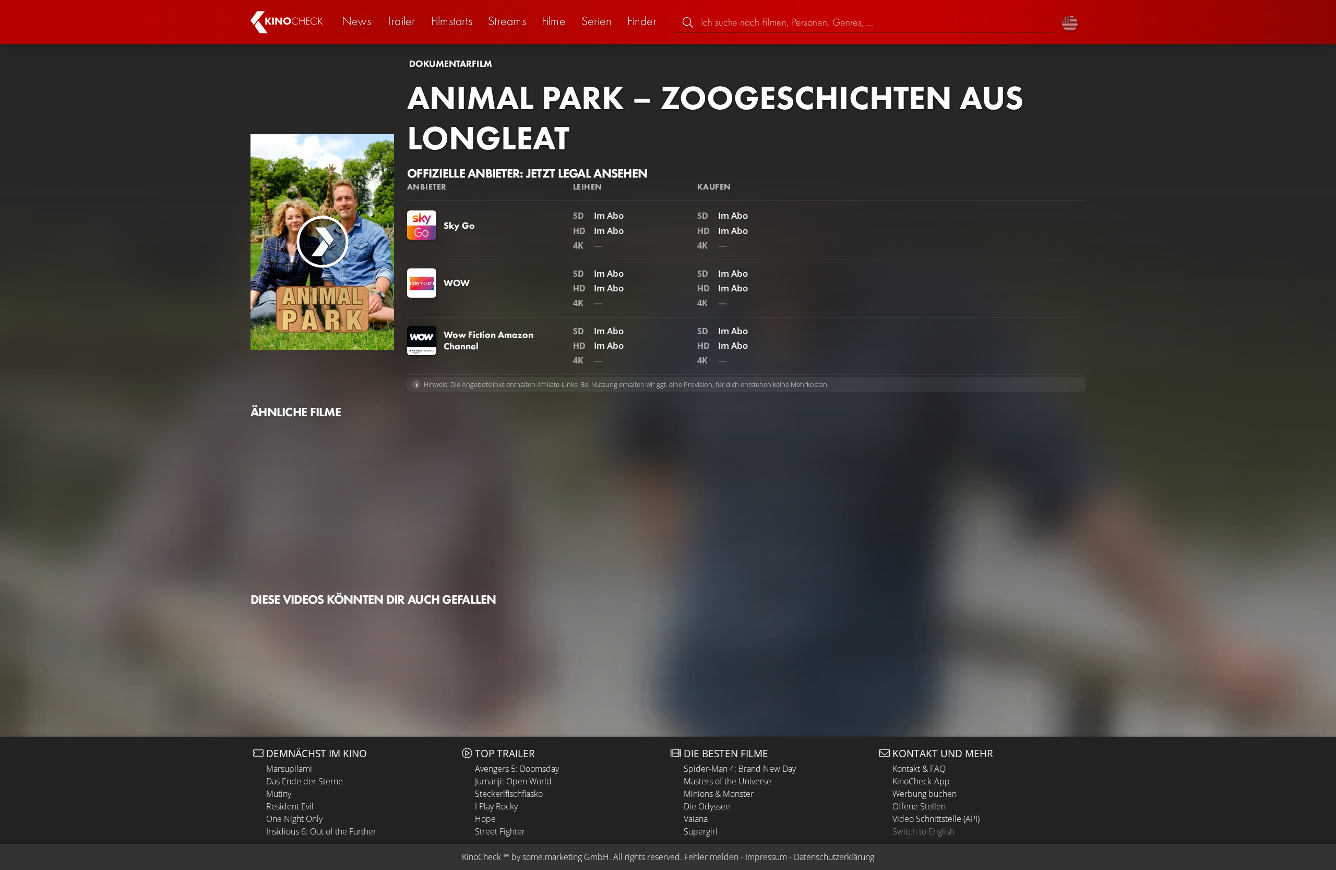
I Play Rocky (496, 806)
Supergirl (701, 831)
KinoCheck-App (921, 781)
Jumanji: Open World (513, 781)
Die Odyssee (707, 806)
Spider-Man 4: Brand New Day (740, 768)
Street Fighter (500, 831)
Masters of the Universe (727, 781)
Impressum (766, 857)
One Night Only (294, 819)
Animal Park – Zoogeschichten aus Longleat (715, 117)
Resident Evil (290, 806)
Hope (485, 819)
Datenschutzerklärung (834, 857)
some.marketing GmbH (565, 857)
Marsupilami (289, 768)
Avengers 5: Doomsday (517, 768)
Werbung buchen (924, 794)
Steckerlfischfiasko (509, 794)
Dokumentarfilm (450, 63)
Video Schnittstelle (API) (936, 819)
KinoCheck (481, 857)
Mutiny (278, 794)
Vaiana (696, 819)
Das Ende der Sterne (304, 781)
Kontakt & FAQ (919, 768)
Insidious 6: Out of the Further (321, 831)
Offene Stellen (919, 806)
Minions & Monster (719, 794)
